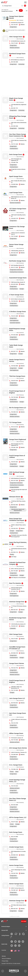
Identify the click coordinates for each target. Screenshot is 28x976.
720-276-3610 (14, 785)
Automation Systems (15, 322)
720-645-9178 (14, 218)
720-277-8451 (14, 43)
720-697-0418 (14, 380)
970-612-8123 (14, 426)
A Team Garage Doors (16, 295)
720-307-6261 (14, 461)
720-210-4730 (14, 723)
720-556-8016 (14, 301)
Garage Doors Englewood (17, 439)
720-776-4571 (14, 24)
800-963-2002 (14, 504)
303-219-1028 (14, 480)
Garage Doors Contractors (16, 269)
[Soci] (11, 937)
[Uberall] (16, 934)
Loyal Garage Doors (15, 192)
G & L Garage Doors (15, 765)
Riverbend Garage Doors (17, 53)
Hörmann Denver (14, 497)
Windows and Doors (14, 47)
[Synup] (20, 934)
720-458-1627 (14, 890)
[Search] (25, 6)
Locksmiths (12, 628)
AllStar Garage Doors (16, 733)
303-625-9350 (14, 284)
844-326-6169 (14, 252)
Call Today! (13, 556)
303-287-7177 (14, 351)
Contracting (21, 64)
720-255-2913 (14, 528)
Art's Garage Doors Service (18, 748)
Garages (22, 288)
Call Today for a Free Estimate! (18, 577)
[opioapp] (15, 945)
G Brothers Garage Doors (17, 311)
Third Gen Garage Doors (17, 376)
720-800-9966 (14, 184)
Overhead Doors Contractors (16, 272)
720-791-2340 (14, 144)
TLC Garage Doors (15, 422)
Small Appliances (14, 320)
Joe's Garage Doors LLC (17, 698)
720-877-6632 (14, 821)
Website (23, 24)
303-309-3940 (14, 126)
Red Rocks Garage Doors (17, 261)
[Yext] (12, 934)
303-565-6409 (14, 804)
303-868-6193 (14, 653)
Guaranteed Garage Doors (18, 278)
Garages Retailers (14, 487)
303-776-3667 (14, 570)
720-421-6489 (14, 316)
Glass (16, 771)
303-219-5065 (14, 836)
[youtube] (11, 945)
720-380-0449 (14, 754)
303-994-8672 (14, 702)
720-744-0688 (14, 200)
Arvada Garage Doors (16, 847)
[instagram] (15, 941)
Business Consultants (15, 202)
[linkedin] (19, 945)
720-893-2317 (14, 626)
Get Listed (23, 921)
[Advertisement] (14, 82)
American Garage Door (16, 602)
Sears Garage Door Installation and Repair (16, 519)
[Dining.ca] (14, 971)
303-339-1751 (14, 108)
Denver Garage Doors (16, 884)
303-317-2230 (14, 267)
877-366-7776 (14, 591)
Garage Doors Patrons (16, 663)
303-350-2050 (14, 62)
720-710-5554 (14, 739)
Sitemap (4, 956)
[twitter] (22, 941)
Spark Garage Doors (16, 176)
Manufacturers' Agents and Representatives (17, 510)
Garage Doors (13, 27)
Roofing (12, 554)
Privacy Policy (5, 961)
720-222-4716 (14, 667)
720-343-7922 (14, 873)
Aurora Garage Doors (16, 865)
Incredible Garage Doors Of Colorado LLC (17, 648)
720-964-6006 (14, 365)
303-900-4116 (14, 552)
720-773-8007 (14, 236)
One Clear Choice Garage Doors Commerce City (17, 135)
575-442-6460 (14, 334)
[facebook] (11, 941)
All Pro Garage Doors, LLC (17, 817)
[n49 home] (17, 10)
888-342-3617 (14, 609)
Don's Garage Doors (15, 154)
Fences (11, 771)
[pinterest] (19, 941)
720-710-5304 (14, 690)
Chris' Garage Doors (15, 37)
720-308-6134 (14, 412)
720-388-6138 (14, 769)
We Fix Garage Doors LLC (17, 408)
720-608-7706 (14, 162)
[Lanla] (24, 934)
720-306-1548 (14, 447)
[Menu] (25, 2)
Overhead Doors (14, 148)
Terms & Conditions (6, 958)
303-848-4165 (14, 855)
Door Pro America (15, 583)
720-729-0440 (14, 397)
